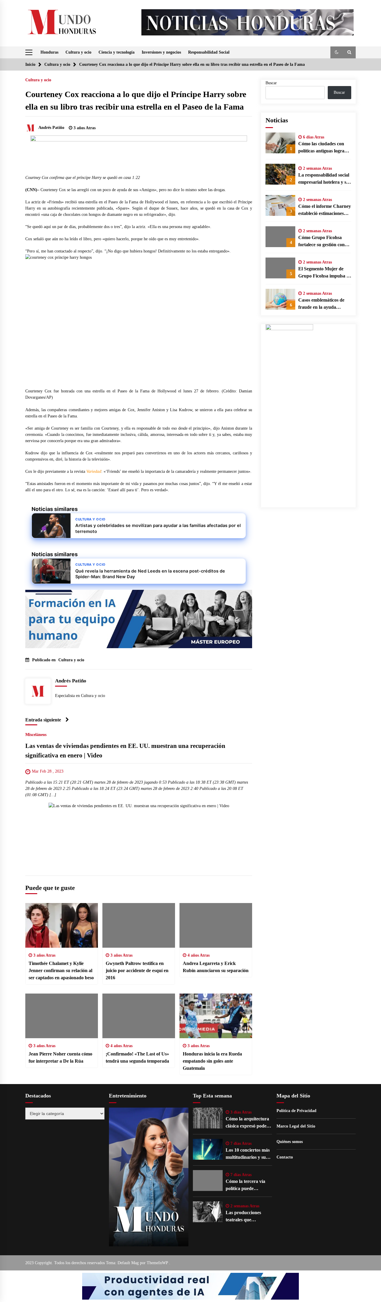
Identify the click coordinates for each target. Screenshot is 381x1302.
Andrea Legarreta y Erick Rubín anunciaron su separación (216, 967)
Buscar (271, 83)
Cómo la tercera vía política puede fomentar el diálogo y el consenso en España (248, 1185)
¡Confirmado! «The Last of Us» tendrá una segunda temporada (137, 1057)
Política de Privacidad (296, 1110)
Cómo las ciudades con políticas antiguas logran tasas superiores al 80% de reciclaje (322, 148)
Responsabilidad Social (208, 52)
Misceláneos (35, 735)
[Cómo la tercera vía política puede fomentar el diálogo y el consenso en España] (208, 1180)
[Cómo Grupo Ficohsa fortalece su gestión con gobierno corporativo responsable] (280, 236)
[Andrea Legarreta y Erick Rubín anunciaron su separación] (215, 925)
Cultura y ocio (78, 52)
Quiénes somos (290, 1141)
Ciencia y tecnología (117, 52)
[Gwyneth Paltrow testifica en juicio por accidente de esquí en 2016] (138, 925)
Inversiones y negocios (161, 52)
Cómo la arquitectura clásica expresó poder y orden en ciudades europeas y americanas (249, 1123)
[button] (336, 52)
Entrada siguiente (43, 720)
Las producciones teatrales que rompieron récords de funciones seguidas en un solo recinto (247, 1216)
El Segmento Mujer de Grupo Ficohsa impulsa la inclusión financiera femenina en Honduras (324, 273)
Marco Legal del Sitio (296, 1126)
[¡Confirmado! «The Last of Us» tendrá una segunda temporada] (138, 1016)
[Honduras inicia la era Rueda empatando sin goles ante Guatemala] (215, 1016)
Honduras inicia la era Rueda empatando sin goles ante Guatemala (212, 1061)
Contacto (285, 1157)
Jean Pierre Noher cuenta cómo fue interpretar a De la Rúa (60, 1057)
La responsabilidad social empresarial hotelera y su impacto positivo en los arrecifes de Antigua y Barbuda (323, 179)
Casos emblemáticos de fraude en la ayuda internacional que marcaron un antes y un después (322, 304)
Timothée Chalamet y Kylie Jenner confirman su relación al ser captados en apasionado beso (61, 970)
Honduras (49, 52)
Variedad (93, 471)
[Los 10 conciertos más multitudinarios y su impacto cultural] (208, 1149)
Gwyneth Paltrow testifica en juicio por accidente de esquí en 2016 (137, 970)
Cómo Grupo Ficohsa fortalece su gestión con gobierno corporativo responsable (321, 241)
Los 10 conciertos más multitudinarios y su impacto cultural (248, 1154)
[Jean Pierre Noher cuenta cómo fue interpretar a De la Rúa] (61, 1016)
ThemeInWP (158, 1263)
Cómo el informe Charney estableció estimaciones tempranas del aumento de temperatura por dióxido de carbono (324, 210)
